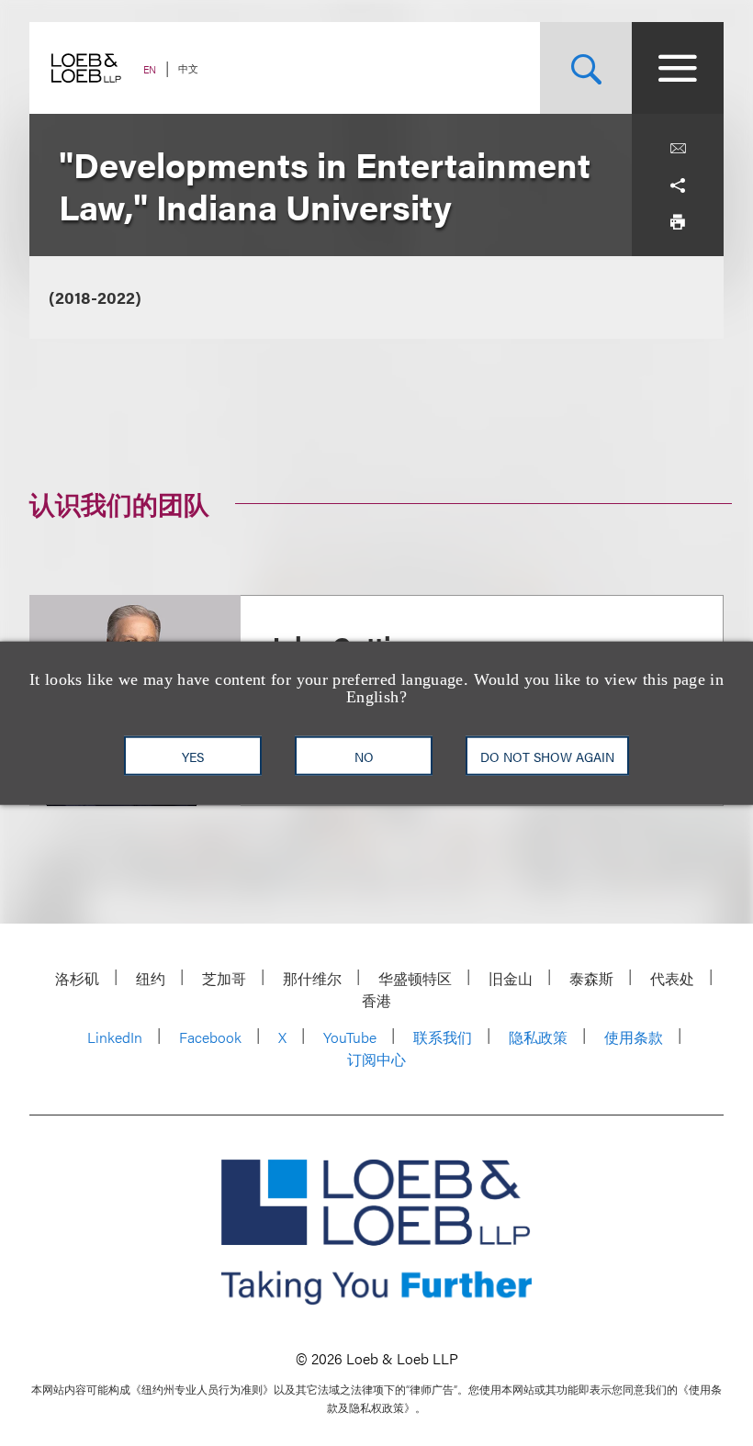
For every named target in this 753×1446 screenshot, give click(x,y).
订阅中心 (376, 1059)
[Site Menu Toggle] (678, 68)
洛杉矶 (77, 978)
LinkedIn (114, 1037)
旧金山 (511, 978)
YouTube (349, 1037)
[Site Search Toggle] (586, 68)
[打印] (677, 222)
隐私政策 (538, 1037)
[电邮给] (677, 148)
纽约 (150, 978)
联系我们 (442, 1037)
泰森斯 (591, 978)
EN (149, 69)
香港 (376, 1000)
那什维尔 (312, 978)
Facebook (210, 1037)
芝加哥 (224, 978)
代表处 (672, 978)
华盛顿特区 (415, 978)
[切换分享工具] (677, 185)
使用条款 (633, 1037)
